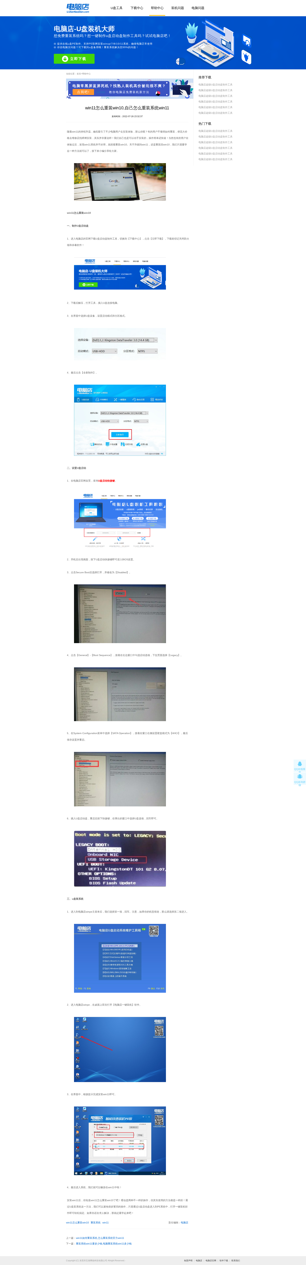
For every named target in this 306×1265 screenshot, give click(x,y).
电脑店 (184, 1222)
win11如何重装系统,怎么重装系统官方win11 (100, 1238)
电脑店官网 (211, 1260)
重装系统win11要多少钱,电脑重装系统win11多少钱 (104, 1243)
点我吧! (83, 92)
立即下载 (78, 59)
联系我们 (235, 1260)
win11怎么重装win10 (77, 1222)
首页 (79, 74)
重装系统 (96, 1222)
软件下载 (224, 1260)
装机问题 (177, 8)
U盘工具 (117, 8)
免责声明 (188, 1260)
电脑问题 (198, 8)
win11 (105, 1222)
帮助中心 (157, 8)
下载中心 (137, 8)
